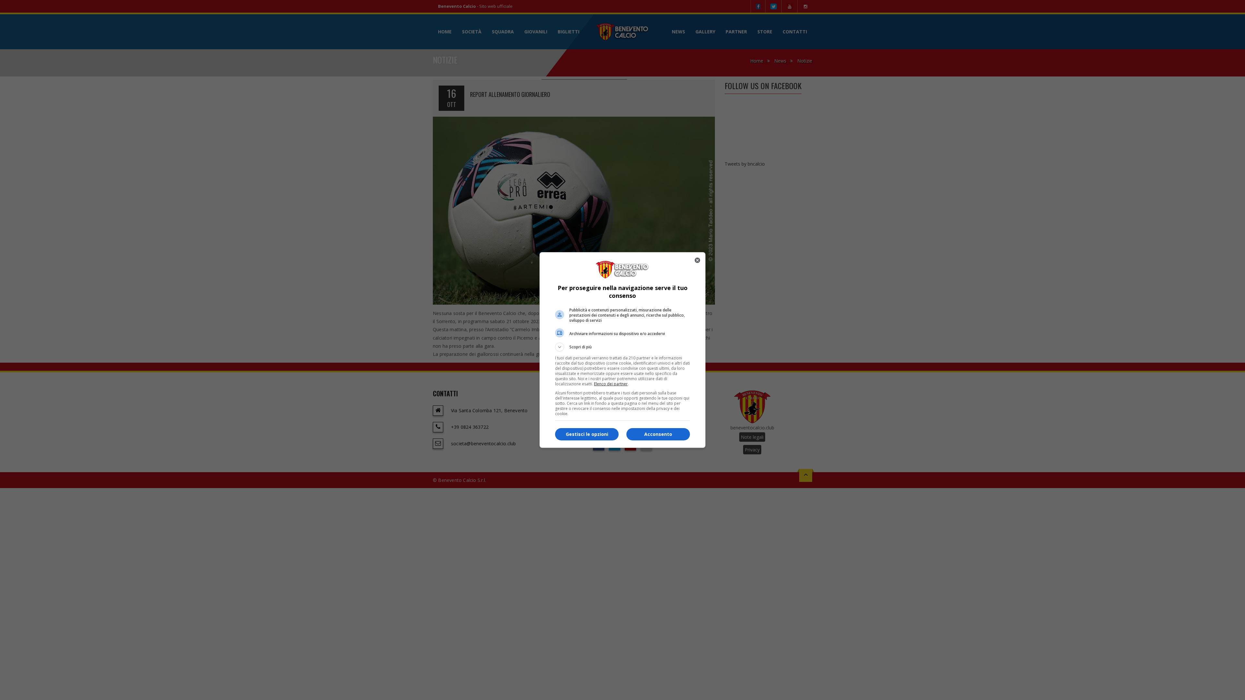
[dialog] (623, 350)
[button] (622, 347)
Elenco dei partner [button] (611, 384)
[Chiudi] (697, 260)
